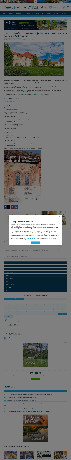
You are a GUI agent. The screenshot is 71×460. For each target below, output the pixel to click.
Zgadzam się (36, 242)
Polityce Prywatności (31, 238)
